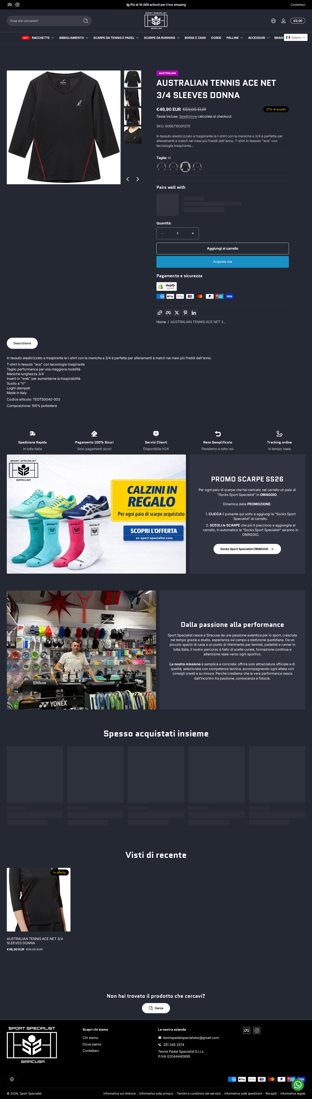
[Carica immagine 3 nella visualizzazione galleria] (132, 116)
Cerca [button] (159, 1008)
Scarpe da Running (159, 37)
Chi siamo (90, 1038)
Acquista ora (222, 261)
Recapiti (271, 1093)
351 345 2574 (173, 1045)
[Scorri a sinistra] (127, 179)
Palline (232, 37)
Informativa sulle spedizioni (243, 1093)
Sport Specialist (31, 1093)
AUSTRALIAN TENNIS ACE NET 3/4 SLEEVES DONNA (35, 941)
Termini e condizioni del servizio (199, 1093)
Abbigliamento (71, 37)
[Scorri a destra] (138, 179)
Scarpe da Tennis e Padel (114, 37)
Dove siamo (92, 1044)
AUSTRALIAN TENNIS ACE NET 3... (198, 322)
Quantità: (163, 223)
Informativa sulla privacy (156, 1093)
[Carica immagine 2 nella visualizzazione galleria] (132, 97)
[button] (273, 21)
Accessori (256, 37)
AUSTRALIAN (167, 73)
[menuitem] (118, 1037)
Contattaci (298, 4)
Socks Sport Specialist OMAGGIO (244, 549)
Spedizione (188, 116)
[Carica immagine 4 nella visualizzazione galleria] (132, 135)
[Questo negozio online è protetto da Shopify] (166, 289)
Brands (280, 37)
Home (161, 322)
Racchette (41, 37)
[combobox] (42, 21)
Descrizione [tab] (22, 343)
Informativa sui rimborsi (119, 1093)
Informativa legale (292, 1093)
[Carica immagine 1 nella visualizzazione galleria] (132, 78)
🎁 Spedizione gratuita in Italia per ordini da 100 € (153, 4)
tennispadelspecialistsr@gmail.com (191, 1038)
